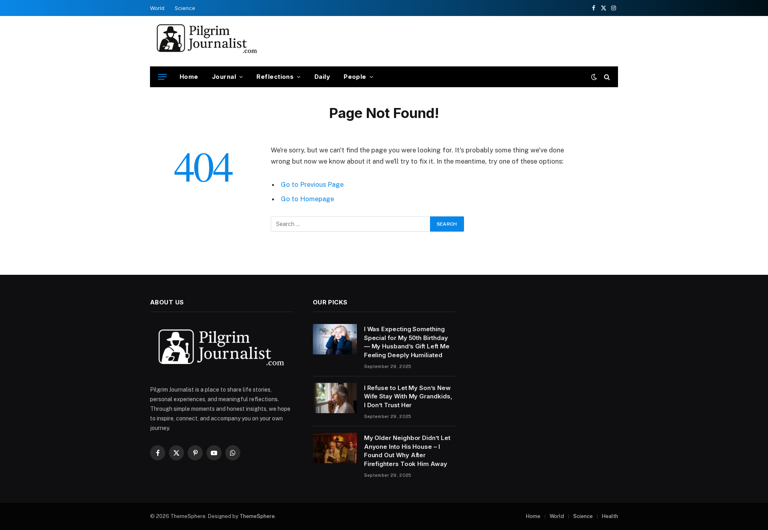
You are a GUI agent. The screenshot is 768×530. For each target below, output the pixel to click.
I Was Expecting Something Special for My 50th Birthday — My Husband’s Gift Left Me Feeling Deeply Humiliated (407, 341)
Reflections (275, 76)
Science (185, 8)
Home (189, 76)
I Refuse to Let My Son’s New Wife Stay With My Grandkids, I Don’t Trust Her (408, 396)
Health (610, 516)
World (157, 8)
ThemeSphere (257, 516)
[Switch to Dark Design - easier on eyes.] (594, 77)
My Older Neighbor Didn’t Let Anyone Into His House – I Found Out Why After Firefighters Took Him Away (407, 450)
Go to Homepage (307, 199)
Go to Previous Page (312, 184)
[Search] (606, 77)
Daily (322, 76)
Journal (224, 76)
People (355, 76)
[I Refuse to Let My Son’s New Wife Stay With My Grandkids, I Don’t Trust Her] (335, 398)
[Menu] (162, 77)
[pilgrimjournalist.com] (207, 41)
